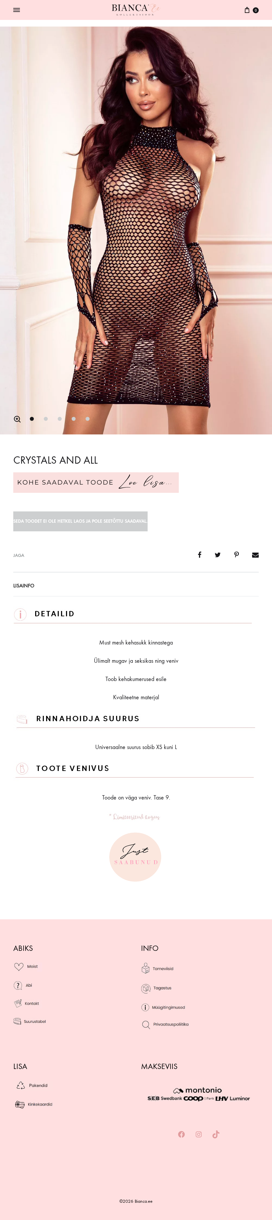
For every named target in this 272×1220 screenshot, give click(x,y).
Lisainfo (23, 585)
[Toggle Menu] (16, 10)
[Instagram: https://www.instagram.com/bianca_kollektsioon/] (199, 1135)
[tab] (23, 587)
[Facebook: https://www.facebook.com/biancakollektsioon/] (181, 1135)
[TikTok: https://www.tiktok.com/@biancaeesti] (216, 1135)
